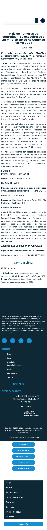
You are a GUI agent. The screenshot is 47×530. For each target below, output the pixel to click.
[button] (36, 20)
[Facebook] (4, 340)
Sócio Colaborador (15, 497)
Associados (11, 492)
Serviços (10, 507)
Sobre (9, 488)
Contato (10, 517)
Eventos (10, 502)
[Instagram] (12, 340)
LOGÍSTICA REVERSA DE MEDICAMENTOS (31, 414)
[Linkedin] (21, 340)
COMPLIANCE (18, 384)
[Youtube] (29, 340)
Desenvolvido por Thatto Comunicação (24, 437)
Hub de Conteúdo (14, 512)
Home (8, 483)
